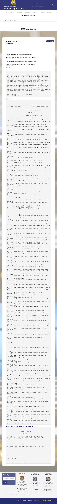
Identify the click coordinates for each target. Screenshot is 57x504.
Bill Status (10, 43)
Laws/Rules (36, 12)
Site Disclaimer (33, 501)
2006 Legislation (42, 19)
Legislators (28, 12)
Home (4, 19)
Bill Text (10, 46)
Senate (7, 12)
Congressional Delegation (23, 495)
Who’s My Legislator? (38, 6)
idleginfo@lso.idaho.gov (35, 492)
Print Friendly (50, 41)
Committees (19, 12)
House (12, 12)
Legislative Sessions (46, 12)
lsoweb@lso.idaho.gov (48, 490)
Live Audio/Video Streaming (28, 15)
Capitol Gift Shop (9, 495)
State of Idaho (38, 4)
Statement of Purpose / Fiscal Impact (16, 48)
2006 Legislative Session (29, 19)
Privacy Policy (41, 501)
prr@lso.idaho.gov (22, 491)
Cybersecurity (50, 501)
